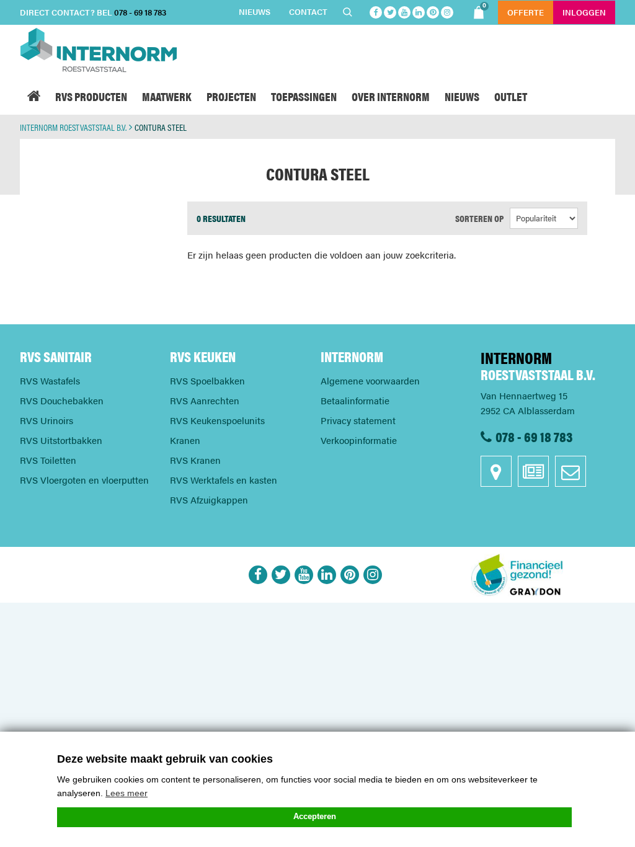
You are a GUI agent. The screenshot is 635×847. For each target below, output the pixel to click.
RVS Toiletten (48, 459)
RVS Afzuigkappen (209, 499)
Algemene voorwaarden (370, 380)
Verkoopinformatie (359, 439)
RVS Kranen (195, 459)
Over (391, 96)
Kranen (185, 439)
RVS (91, 96)
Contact (308, 11)
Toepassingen (304, 96)
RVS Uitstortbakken (61, 439)
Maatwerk (167, 96)
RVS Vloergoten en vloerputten (84, 479)
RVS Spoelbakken (207, 380)
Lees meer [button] (126, 793)
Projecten (231, 96)
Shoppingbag (484, 6)
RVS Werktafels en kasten (223, 479)
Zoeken (349, 12)
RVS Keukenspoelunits (217, 420)
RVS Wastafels (50, 380)
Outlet (510, 96)
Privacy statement (358, 420)
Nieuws (254, 11)
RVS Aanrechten (204, 400)
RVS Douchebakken (62, 400)
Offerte (525, 12)
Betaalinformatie (355, 400)
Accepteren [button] (314, 816)
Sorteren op (479, 217)
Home (34, 96)
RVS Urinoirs (46, 420)
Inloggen (584, 12)
